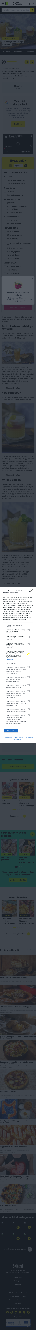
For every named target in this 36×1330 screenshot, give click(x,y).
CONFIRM (10, 730)
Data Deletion (8, 737)
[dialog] (18, 665)
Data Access (19, 737)
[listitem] (18, 625)
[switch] (28, 630)
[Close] (32, 591)
